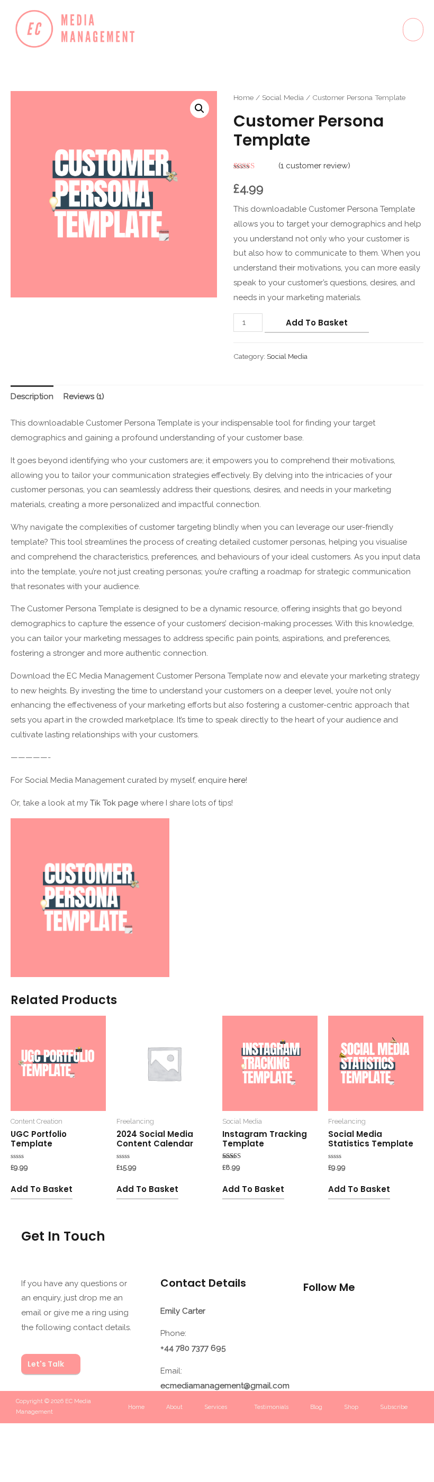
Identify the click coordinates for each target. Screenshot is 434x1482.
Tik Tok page (114, 803)
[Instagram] (316, 1321)
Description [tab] (32, 396)
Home (243, 97)
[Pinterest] (358, 1353)
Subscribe (394, 1407)
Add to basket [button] (42, 1189)
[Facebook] (358, 1321)
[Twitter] (316, 1353)
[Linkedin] (399, 1321)
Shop (351, 1407)
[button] (199, 108)
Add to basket (317, 322)
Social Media (283, 97)
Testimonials (271, 1407)
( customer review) (314, 165)
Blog (316, 1407)
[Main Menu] (413, 29)
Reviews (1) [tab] (84, 396)
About (174, 1407)
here (237, 780)
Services (215, 1407)
